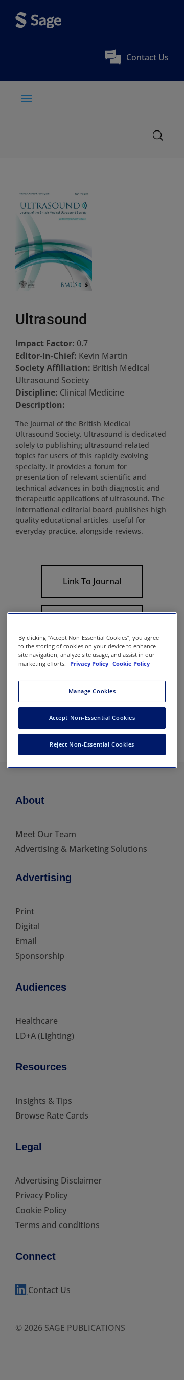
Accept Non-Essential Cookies (92, 717)
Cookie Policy (131, 663)
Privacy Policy (90, 663)
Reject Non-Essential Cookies (92, 744)
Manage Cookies (92, 691)
